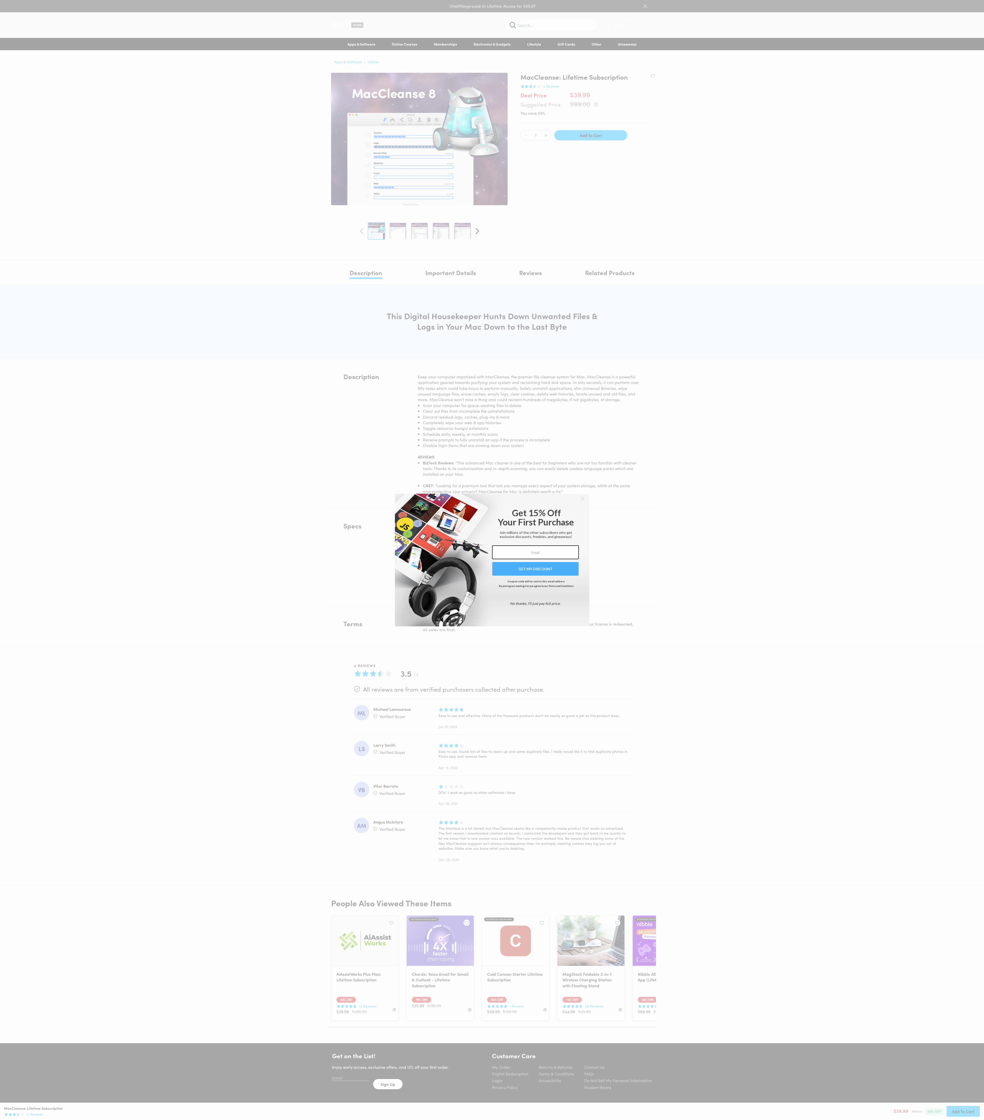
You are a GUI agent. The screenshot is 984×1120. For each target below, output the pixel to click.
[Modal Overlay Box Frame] (492, 560)
